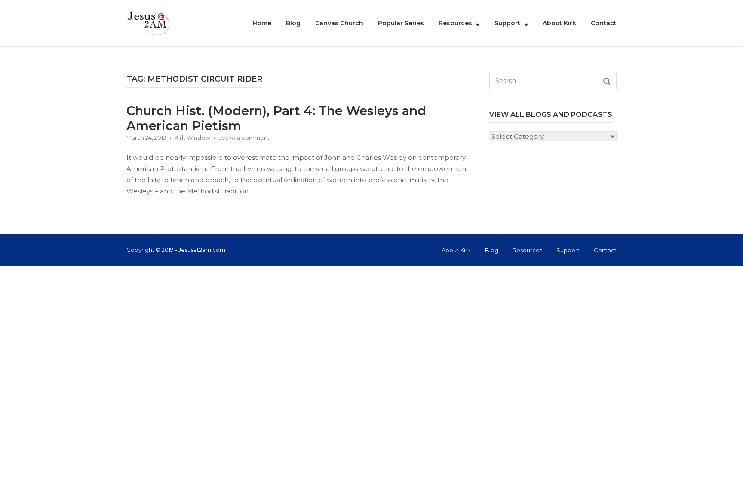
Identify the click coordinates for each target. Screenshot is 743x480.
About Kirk (559, 23)
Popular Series (401, 23)
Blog (293, 23)
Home (261, 23)
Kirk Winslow (192, 137)
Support (507, 23)
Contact (604, 23)
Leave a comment (244, 137)
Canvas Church (339, 23)
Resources (455, 23)
